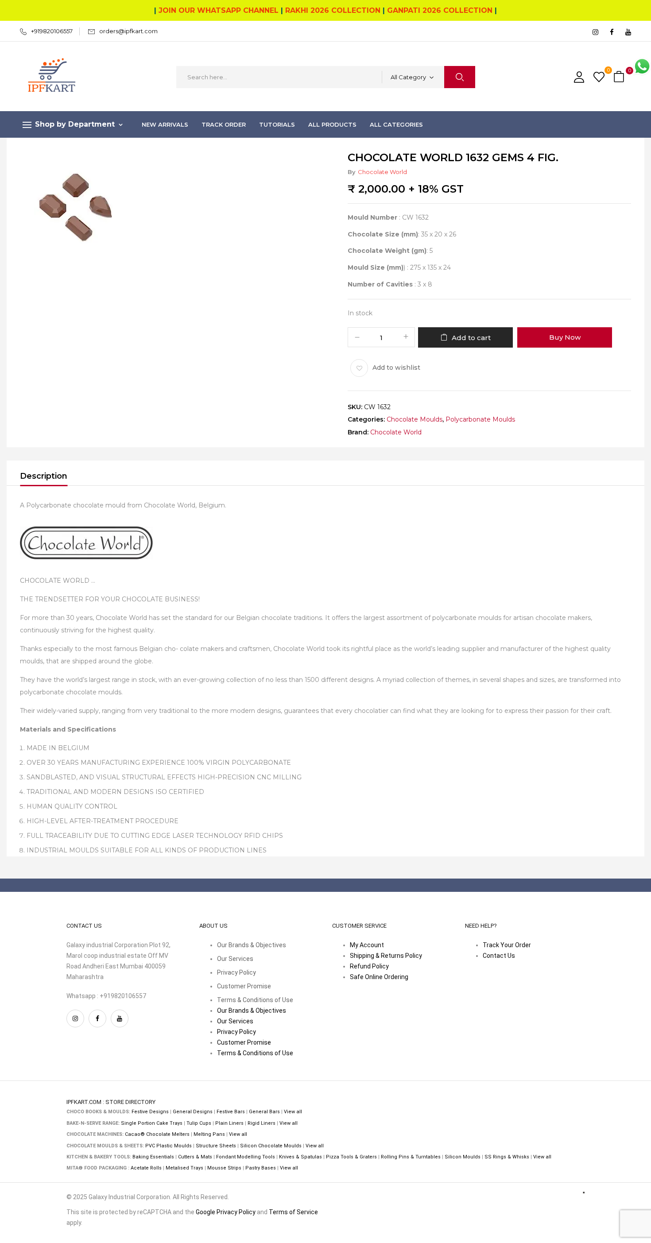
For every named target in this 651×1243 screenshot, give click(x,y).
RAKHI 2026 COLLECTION (332, 10)
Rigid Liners (261, 1123)
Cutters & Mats (195, 1157)
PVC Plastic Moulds (168, 1146)
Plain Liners (229, 1123)
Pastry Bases (260, 1168)
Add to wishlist (396, 368)
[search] (459, 77)
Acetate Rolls (146, 1168)
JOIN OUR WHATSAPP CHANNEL (219, 10)
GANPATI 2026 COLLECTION (439, 10)
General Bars (264, 1112)
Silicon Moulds (462, 1157)
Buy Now (565, 337)
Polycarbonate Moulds (480, 420)
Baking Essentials (153, 1157)
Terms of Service (293, 1212)
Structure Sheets (216, 1146)
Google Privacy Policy (226, 1212)
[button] (620, 77)
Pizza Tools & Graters (351, 1157)
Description (43, 476)
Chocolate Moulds (414, 420)
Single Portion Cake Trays (151, 1123)
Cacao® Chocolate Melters (157, 1134)
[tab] (43, 477)
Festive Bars (231, 1112)
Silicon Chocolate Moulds (271, 1146)
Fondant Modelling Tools (245, 1157)
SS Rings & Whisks (506, 1157)
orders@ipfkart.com (128, 31)
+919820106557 (52, 31)
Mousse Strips (224, 1168)
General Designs (193, 1112)
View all (293, 1112)
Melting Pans (209, 1134)
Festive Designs (150, 1112)
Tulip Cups (198, 1123)
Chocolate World (382, 171)
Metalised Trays (184, 1168)
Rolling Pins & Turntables (411, 1157)
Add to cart (471, 337)
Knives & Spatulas (300, 1157)
